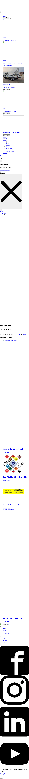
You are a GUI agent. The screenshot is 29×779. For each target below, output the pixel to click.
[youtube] (14, 768)
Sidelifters (6, 18)
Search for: (3, 173)
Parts (4, 137)
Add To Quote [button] (6, 452)
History (5, 640)
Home (4, 16)
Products (5, 632)
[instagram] (14, 704)
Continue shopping (5, 170)
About (4, 140)
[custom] (14, 674)
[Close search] (11, 191)
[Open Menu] (0, 626)
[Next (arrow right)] (2, 778)
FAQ (4, 639)
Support (5, 138)
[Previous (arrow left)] (0, 778)
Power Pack (3, 213)
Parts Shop (6, 633)
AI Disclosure (11, 774)
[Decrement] (10, 329)
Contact (5, 153)
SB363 (24, 334)
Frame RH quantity (5, 329)
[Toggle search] (0, 172)
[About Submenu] (6, 140)
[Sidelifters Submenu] (10, 18)
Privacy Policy (3, 774)
